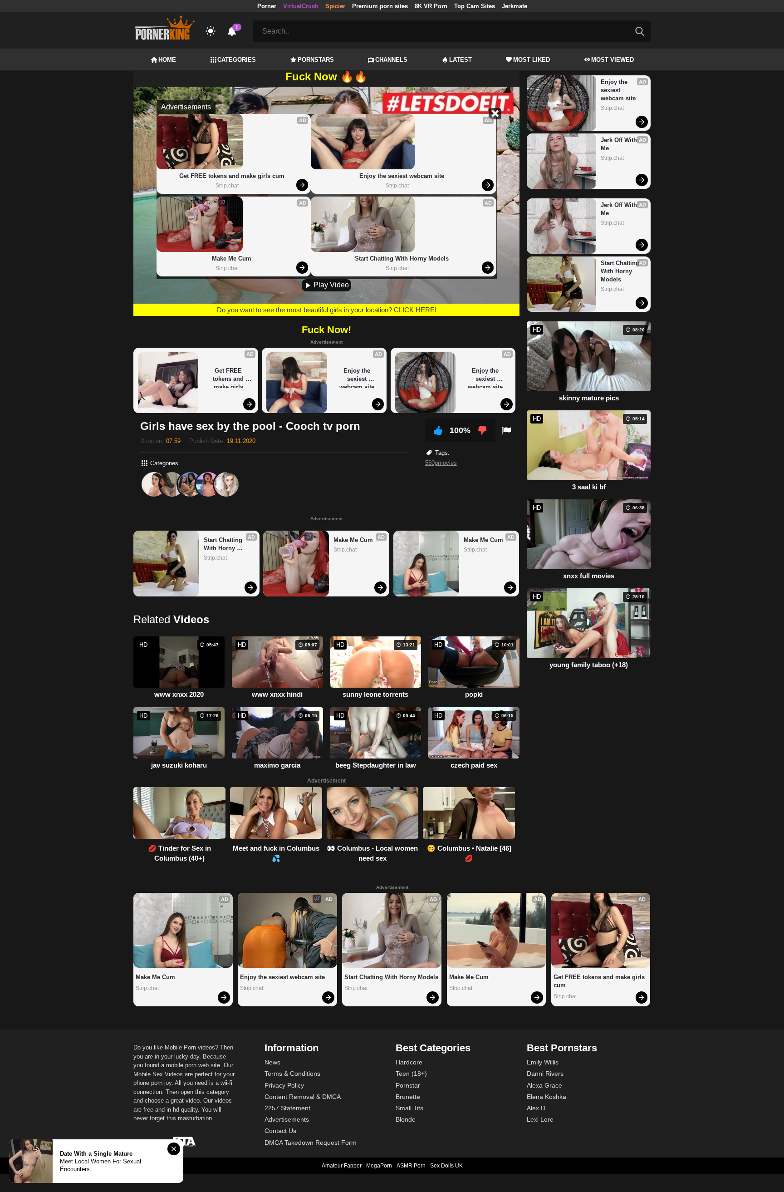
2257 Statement (287, 1108)
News (272, 1062)
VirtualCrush (300, 6)
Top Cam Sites (474, 6)
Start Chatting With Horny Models (402, 258)
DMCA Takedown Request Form (311, 1142)
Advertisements (287, 1119)
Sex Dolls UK (446, 1165)
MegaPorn (379, 1165)
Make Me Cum (231, 258)
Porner (266, 6)
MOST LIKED (531, 59)
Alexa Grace (544, 1085)
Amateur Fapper (342, 1165)
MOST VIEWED (612, 59)
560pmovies (441, 462)
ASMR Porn (411, 1165)
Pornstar (408, 1085)
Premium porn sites (380, 6)
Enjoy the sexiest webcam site (401, 175)
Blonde (406, 1119)
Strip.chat (227, 185)
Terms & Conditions (292, 1073)
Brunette (408, 1096)
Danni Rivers (545, 1073)
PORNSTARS (316, 59)
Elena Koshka (546, 1096)
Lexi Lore (540, 1119)
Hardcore (409, 1062)
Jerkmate (514, 6)
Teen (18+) (411, 1073)
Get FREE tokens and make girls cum (231, 175)
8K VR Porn (431, 6)
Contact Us (280, 1130)
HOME (167, 59)
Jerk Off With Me (620, 144)
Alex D (536, 1108)
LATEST (460, 59)
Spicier (335, 6)
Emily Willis (543, 1062)
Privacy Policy (284, 1085)
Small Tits (409, 1108)
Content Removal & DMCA (303, 1096)
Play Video (330, 285)
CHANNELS (391, 59)
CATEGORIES (236, 59)
